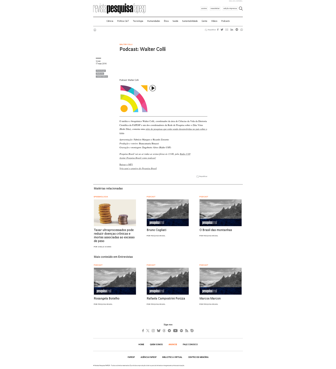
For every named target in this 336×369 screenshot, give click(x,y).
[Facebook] (144, 330)
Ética (166, 21)
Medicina (100, 74)
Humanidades (153, 21)
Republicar (211, 30)
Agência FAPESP (149, 357)
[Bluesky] (158, 330)
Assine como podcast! (137, 157)
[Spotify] (181, 330)
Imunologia (101, 71)
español (239, 1)
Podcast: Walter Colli (142, 49)
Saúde (175, 21)
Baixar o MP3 (126, 164)
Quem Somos (156, 345)
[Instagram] (153, 330)
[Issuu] (191, 330)
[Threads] (164, 330)
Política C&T (123, 21)
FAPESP (131, 357)
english (232, 1)
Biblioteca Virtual (172, 357)
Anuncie (173, 345)
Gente (204, 21)
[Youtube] (175, 330)
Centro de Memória (198, 357)
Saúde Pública (102, 76)
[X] (148, 330)
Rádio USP (185, 153)
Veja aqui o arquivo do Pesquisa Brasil (138, 168)
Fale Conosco (190, 345)
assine (204, 9)
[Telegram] (169, 330)
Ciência (109, 21)
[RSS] (186, 330)
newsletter (215, 9)
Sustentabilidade (190, 21)
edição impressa (230, 9)
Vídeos (214, 21)
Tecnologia (138, 21)
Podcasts (225, 21)
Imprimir (95, 30)
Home (141, 345)
